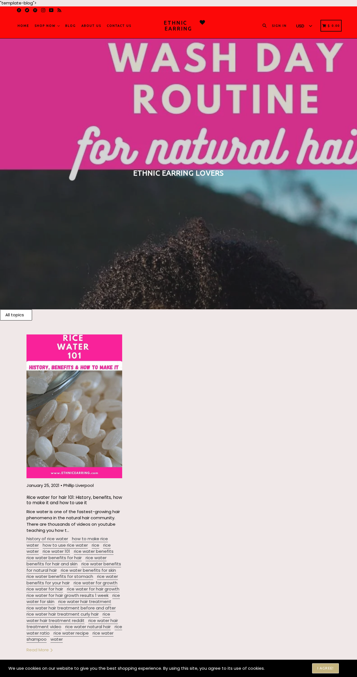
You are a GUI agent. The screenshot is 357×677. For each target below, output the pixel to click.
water (56, 639)
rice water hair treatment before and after (71, 608)
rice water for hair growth (93, 589)
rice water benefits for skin (88, 570)
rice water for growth (95, 583)
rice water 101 (56, 551)
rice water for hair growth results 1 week (67, 595)
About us (91, 25)
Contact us (119, 25)
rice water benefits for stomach (59, 576)
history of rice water (47, 539)
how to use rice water (65, 545)
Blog (70, 25)
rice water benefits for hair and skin (66, 561)
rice (95, 545)
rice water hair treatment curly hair (62, 614)
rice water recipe (71, 633)
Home (23, 25)
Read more (38, 650)
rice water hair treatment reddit (68, 617)
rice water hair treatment (84, 601)
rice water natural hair (88, 627)
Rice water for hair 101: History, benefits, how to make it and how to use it (74, 500)
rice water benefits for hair (54, 558)
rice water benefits (94, 551)
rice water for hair (44, 589)
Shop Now (46, 25)
